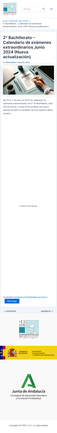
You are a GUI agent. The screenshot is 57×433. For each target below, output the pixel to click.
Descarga (12, 301)
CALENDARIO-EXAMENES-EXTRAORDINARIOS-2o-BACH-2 (25, 297)
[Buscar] (44, 9)
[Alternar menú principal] (51, 9)
